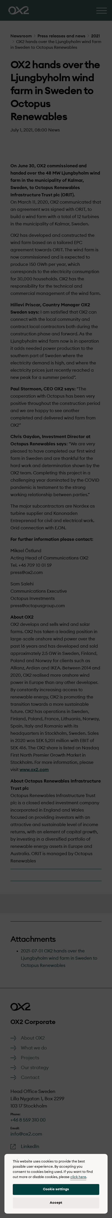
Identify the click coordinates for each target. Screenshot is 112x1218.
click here (78, 1177)
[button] (56, 1189)
